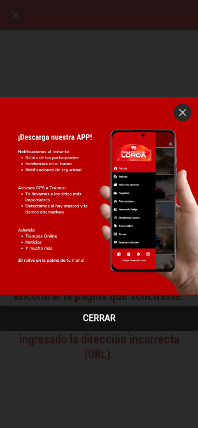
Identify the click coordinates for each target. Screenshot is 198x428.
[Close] (182, 112)
